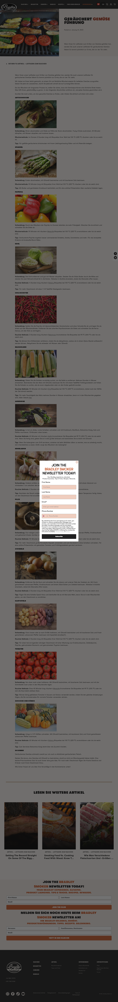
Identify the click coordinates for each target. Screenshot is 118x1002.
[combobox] (45, 516)
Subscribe (59, 536)
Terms (68, 531)
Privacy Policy (60, 531)
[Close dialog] (77, 462)
